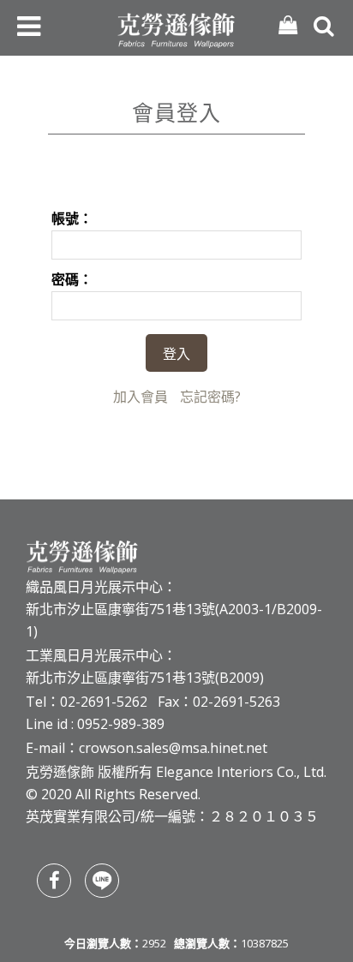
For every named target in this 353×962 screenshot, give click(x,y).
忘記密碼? (210, 396)
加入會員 (140, 396)
